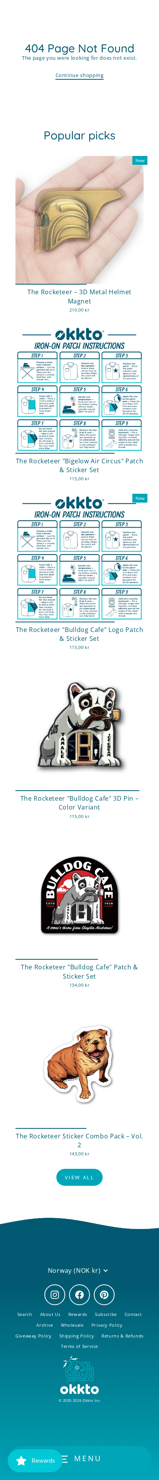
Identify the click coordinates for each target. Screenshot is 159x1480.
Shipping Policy (76, 1336)
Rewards (77, 1314)
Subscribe (106, 1314)
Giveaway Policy (33, 1336)
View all (80, 1177)
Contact (133, 1314)
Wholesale (72, 1325)
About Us (50, 1314)
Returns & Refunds (122, 1336)
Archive (44, 1325)
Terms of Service (79, 1346)
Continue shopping (80, 75)
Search (24, 1314)
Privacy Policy (107, 1325)
